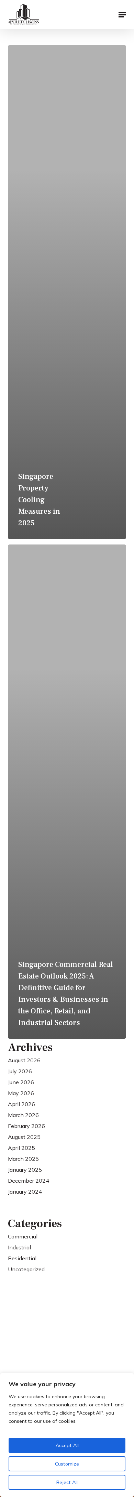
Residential (22, 1258)
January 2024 (25, 1191)
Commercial (22, 1236)
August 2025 (24, 1136)
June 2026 (21, 1082)
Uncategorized (26, 1269)
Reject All (67, 1482)
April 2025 (21, 1147)
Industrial (19, 1247)
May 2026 (21, 1093)
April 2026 (21, 1104)
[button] (122, 14)
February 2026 (26, 1125)
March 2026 (23, 1115)
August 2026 (24, 1060)
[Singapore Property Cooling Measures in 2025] (67, 292)
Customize (67, 1464)
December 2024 (28, 1180)
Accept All (67, 1445)
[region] (67, 1435)
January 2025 (25, 1169)
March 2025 (23, 1158)
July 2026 (20, 1071)
